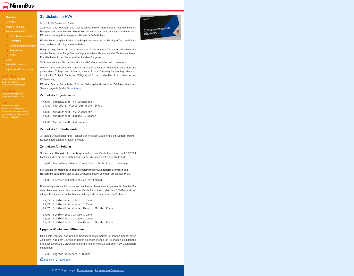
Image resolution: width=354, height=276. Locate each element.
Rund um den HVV (15, 31)
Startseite (10, 17)
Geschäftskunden (15, 64)
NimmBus (10, 22)
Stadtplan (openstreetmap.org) (14, 111)
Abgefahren (16, 50)
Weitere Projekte (14, 26)
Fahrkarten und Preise (22, 45)
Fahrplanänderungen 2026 (13, 94)
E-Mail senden (85, 270)
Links (8, 59)
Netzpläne (15, 41)
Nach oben (64, 259)
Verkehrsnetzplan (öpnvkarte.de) (15, 114)
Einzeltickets (74, 88)
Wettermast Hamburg (11, 117)
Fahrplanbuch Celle (13, 109)
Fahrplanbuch (10, 106)
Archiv (12, 55)
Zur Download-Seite (10, 82)
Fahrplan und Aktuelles (22, 36)
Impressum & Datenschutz (20, 69)
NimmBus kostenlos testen (13, 85)
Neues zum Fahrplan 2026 (13, 97)
